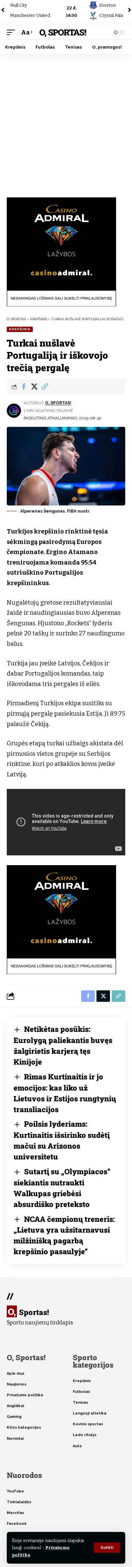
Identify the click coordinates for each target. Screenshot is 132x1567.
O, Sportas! (62, 32)
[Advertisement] (66, 123)
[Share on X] (34, 386)
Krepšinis (19, 329)
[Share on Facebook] (23, 386)
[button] (107, 1547)
